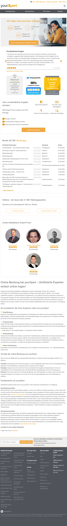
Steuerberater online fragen (28, 424)
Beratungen (21, 140)
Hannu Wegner (12, 245)
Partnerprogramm (45, 462)
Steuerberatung (29, 11)
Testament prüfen (18, 475)
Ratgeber (29, 453)
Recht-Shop (46, 11)
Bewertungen (30, 456)
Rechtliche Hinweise (45, 483)
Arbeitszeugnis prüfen (6, 488)
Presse (42, 459)
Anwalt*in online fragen (18, 394)
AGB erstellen (4, 471)
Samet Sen (33, 270)
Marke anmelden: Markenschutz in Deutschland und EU (6, 480)
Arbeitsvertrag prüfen (6, 485)
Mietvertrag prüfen (5, 496)
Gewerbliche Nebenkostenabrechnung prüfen (19, 455)
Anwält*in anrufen (18, 211)
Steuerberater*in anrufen (49, 211)
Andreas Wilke (54, 245)
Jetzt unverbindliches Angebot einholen (23, 43)
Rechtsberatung (10, 11)
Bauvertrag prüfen (5, 458)
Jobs (41, 456)
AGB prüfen (4, 475)
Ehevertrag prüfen (18, 479)
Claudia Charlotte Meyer (33, 245)
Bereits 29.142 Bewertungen (15, 71)
